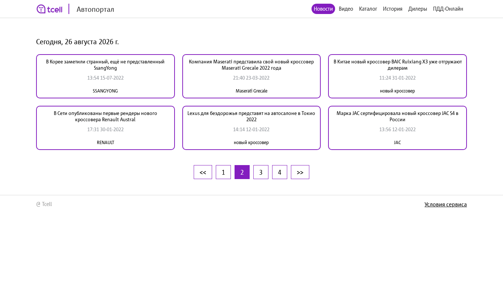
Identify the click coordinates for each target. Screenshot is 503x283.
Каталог (368, 8)
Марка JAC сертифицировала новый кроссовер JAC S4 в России (397, 116)
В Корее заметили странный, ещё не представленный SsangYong (105, 65)
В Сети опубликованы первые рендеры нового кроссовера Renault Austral (105, 116)
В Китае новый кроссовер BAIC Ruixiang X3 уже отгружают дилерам (398, 65)
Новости (323, 8)
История (392, 8)
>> (300, 172)
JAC (397, 142)
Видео (346, 8)
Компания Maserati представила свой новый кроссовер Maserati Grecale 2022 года (251, 65)
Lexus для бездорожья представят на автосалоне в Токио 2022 (251, 116)
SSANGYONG (105, 91)
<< (203, 172)
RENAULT (105, 142)
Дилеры (417, 8)
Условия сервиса (446, 204)
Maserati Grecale (251, 91)
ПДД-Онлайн (448, 8)
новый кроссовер (397, 91)
